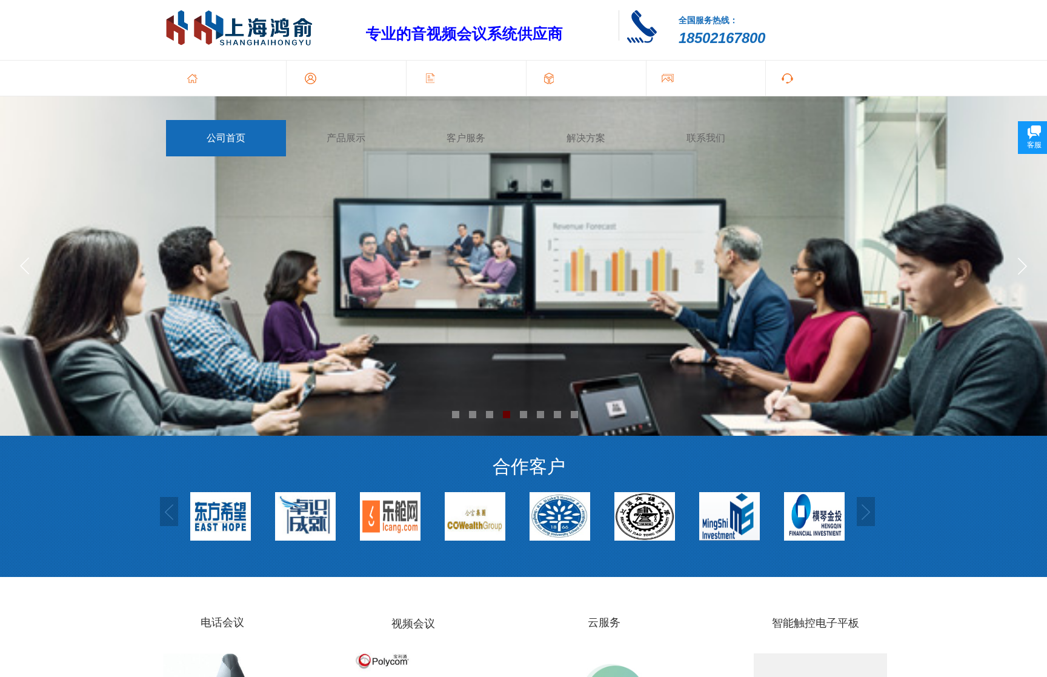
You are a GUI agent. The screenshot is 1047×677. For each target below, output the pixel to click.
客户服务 (466, 138)
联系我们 (705, 138)
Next (866, 511)
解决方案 (586, 138)
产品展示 (346, 138)
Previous (169, 511)
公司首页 (226, 138)
